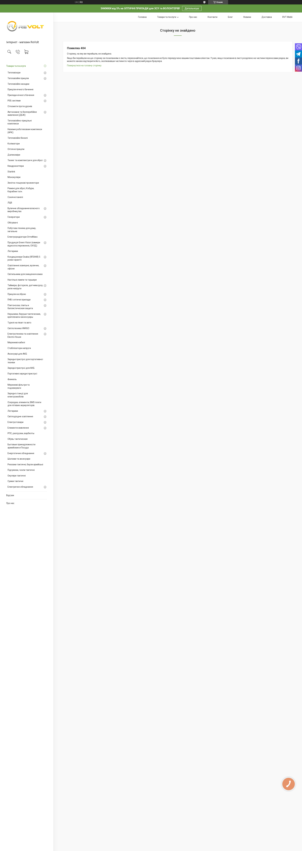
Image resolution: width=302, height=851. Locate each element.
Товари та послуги (16, 66)
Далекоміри (14, 155)
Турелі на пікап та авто (19, 322)
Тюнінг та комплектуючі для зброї (25, 160)
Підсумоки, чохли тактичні (21, 470)
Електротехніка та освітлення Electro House (23, 335)
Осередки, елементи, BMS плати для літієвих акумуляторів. (24, 404)
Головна (142, 17)
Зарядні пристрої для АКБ (21, 368)
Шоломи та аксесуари (19, 459)
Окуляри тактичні (17, 475)
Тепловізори (14, 72)
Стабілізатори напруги (19, 348)
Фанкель (12, 379)
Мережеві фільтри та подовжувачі (19, 386)
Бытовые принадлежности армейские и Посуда (21, 446)
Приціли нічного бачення (20, 89)
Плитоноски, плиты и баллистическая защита (20, 307)
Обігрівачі (13, 222)
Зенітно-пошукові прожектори (23, 183)
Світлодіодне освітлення (20, 416)
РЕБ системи (14, 100)
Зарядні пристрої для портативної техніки (25, 361)
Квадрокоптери (16, 166)
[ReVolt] (26, 26)
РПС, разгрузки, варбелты (21, 433)
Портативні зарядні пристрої (22, 373)
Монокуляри (14, 177)
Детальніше (192, 8)
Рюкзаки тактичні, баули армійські (25, 464)
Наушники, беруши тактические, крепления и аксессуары (24, 315)
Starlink (11, 171)
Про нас (10, 503)
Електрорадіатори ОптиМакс (23, 237)
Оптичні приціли (16, 149)
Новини (247, 17)
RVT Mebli (287, 17)
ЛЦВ (10, 202)
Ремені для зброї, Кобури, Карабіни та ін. (21, 190)
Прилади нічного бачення (21, 95)
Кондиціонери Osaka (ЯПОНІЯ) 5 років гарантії (24, 258)
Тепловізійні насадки (18, 84)
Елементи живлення (18, 428)
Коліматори (14, 143)
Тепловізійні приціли (18, 78)
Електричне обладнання (20, 487)
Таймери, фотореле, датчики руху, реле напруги (25, 287)
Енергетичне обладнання (21, 453)
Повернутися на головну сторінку (84, 65)
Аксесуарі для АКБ (17, 354)
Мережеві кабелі (16, 342)
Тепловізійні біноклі (18, 138)
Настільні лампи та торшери (22, 280)
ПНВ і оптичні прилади (19, 299)
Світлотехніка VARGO (18, 328)
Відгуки (10, 495)
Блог (230, 17)
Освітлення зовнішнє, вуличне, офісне (23, 267)
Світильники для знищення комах (25, 274)
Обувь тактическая (18, 439)
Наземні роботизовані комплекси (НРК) (25, 131)
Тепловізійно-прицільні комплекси (20, 122)
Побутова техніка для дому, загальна (22, 230)
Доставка (267, 17)
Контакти (212, 17)
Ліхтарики (13, 251)
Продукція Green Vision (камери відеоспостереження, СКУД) (24, 244)
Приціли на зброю (17, 294)
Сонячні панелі (15, 197)
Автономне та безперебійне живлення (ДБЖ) (22, 113)
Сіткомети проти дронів (20, 106)
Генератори (14, 217)
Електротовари (15, 422)
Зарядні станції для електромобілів (18, 395)
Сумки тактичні (15, 481)
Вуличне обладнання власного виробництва (24, 210)
